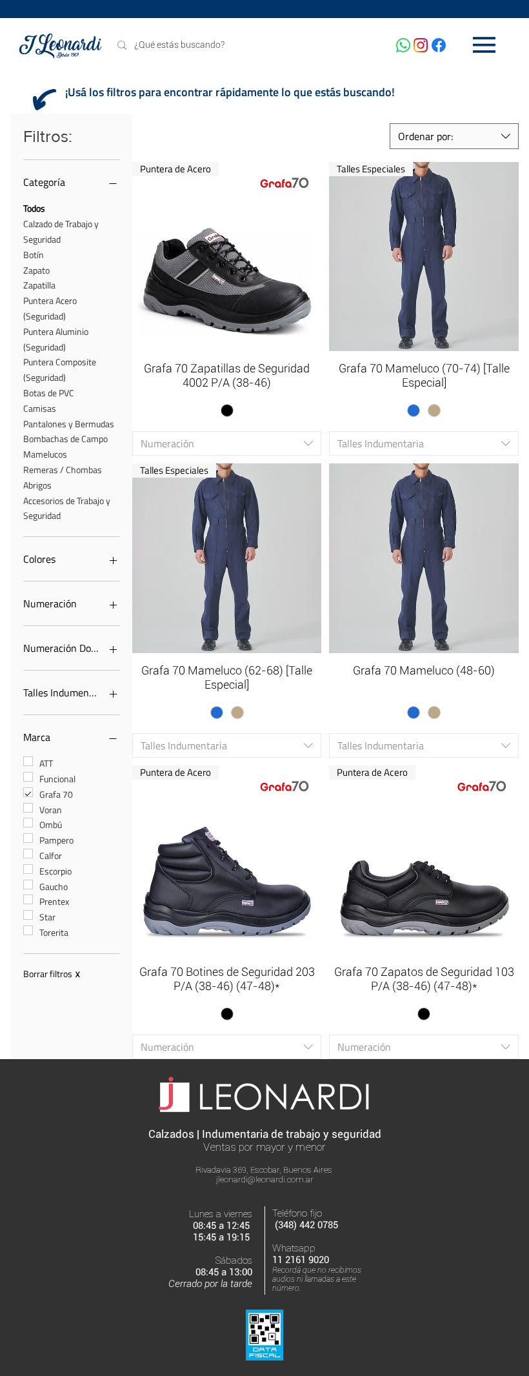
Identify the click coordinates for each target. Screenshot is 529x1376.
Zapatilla (39, 285)
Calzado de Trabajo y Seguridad (61, 231)
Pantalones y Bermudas (68, 423)
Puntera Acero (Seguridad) (50, 308)
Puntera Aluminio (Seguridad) (55, 339)
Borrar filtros (51, 974)
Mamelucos (45, 454)
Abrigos (37, 485)
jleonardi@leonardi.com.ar (265, 1179)
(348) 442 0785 (306, 1225)
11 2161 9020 (300, 1260)
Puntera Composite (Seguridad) (59, 369)
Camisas (39, 408)
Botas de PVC (48, 393)
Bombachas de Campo (65, 438)
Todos (34, 208)
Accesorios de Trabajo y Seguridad (66, 508)
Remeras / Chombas (62, 469)
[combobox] (454, 136)
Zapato (36, 270)
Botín (33, 254)
